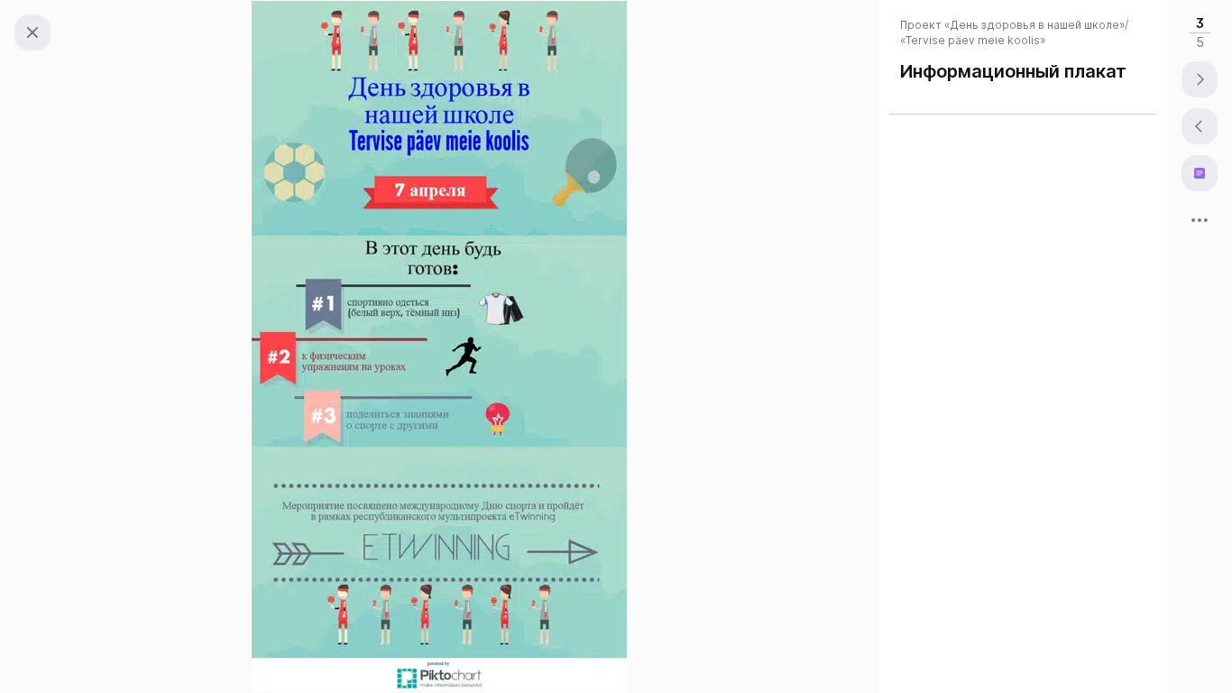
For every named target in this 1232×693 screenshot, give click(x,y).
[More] (1199, 220)
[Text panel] (1199, 173)
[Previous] (1199, 126)
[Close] (32, 32)
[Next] (1199, 79)
